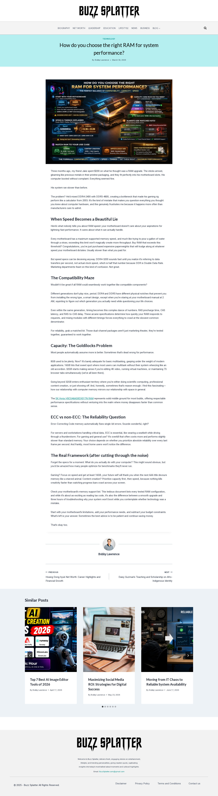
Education (109, 28)
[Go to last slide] (30, 655)
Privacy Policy (142, 783)
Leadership (94, 28)
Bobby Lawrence (102, 60)
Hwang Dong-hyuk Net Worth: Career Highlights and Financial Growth (73, 576)
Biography (64, 28)
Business (145, 28)
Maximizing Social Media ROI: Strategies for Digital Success (107, 684)
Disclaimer (121, 783)
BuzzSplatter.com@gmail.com (111, 772)
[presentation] (51, 639)
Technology (109, 39)
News (134, 28)
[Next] (188, 655)
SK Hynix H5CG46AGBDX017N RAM (75, 398)
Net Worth (79, 28)
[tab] (102, 706)
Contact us (194, 783)
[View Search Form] (205, 28)
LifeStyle (123, 28)
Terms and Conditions (169, 783)
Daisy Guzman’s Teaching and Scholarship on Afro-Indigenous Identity (145, 576)
